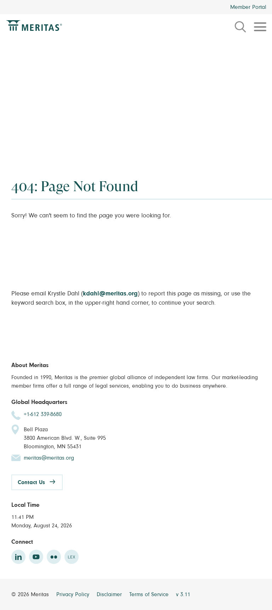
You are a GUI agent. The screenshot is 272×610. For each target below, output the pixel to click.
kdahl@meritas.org (110, 293)
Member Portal (248, 7)
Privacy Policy (73, 594)
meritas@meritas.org (49, 458)
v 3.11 (183, 594)
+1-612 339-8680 (43, 414)
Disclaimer (110, 594)
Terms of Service (149, 594)
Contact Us (31, 482)
